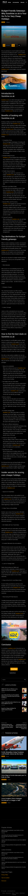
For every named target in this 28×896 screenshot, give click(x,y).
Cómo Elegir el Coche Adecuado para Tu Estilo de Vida (13, 776)
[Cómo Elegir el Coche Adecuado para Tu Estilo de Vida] (14, 766)
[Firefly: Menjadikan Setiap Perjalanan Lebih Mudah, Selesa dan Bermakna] (14, 743)
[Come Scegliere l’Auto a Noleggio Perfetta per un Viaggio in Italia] (14, 790)
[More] (19, 45)
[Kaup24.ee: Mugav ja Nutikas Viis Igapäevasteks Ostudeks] (24, 709)
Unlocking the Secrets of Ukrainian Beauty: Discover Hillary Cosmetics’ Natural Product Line (21, 726)
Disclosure (3, 880)
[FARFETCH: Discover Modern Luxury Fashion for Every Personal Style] (24, 690)
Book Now (14, 669)
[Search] (25, 679)
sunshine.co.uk (4, 250)
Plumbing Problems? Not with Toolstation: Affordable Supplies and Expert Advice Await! (7, 726)
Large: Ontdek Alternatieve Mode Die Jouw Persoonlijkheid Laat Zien (11, 702)
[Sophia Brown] (4, 673)
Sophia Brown (13, 673)
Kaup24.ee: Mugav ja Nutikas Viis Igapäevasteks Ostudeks (8, 709)
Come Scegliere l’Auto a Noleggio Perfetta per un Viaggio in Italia (11, 799)
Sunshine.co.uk (21, 54)
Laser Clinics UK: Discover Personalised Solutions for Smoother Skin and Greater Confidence (10, 696)
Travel (3, 22)
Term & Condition (5, 877)
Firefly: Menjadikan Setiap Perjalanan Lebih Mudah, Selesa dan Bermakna (12, 753)
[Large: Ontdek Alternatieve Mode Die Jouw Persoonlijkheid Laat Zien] (24, 703)
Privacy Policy (4, 874)
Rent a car (4, 779)
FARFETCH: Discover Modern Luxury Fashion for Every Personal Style (9, 689)
